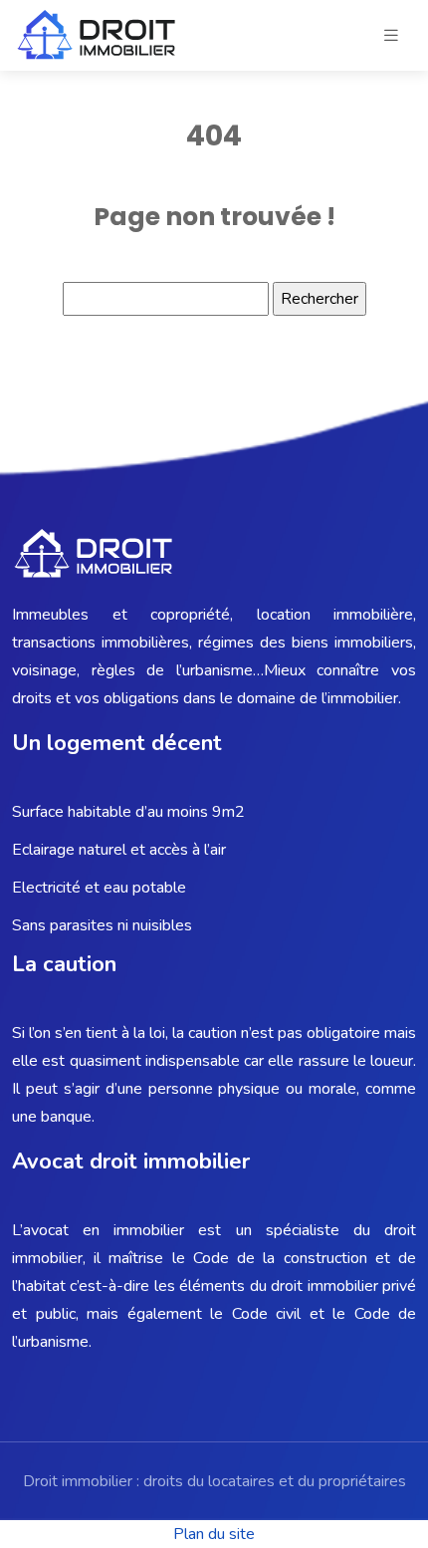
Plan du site (214, 1534)
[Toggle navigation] (391, 36)
